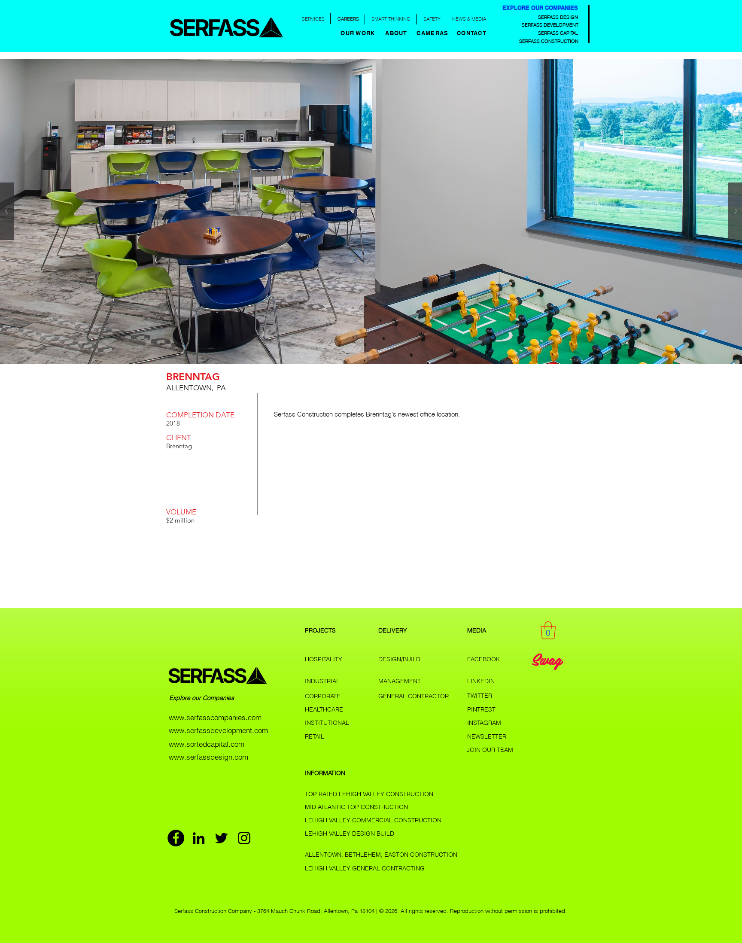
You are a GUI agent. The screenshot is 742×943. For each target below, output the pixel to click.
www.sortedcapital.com (206, 743)
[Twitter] (221, 838)
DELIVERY (392, 630)
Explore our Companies (202, 698)
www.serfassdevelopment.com (218, 730)
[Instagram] (244, 838)
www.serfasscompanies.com (215, 717)
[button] (397, 33)
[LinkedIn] (198, 838)
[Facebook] (175, 838)
